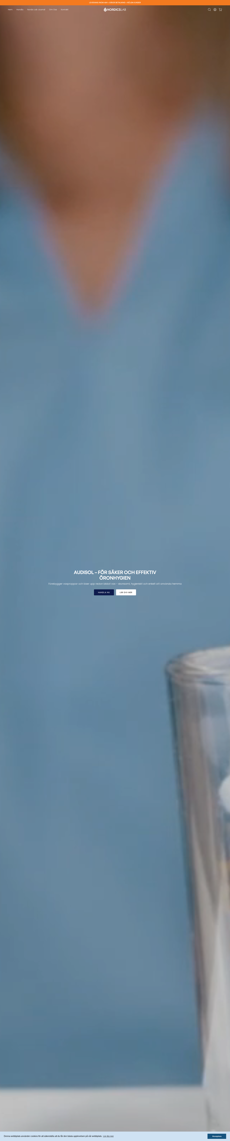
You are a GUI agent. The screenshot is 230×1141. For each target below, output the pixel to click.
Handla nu (104, 592)
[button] (209, 9)
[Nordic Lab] (115, 9)
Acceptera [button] (216, 1136)
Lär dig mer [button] (108, 1136)
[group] (115, 2)
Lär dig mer (126, 592)
